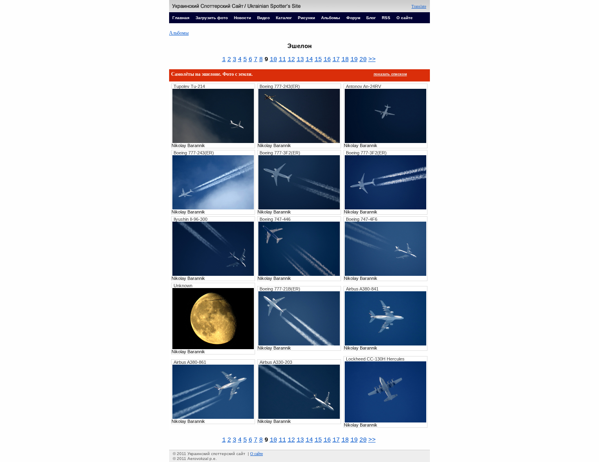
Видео (263, 17)
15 (318, 59)
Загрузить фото (212, 17)
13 (300, 59)
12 (291, 59)
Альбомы (330, 17)
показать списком (390, 74)
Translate (419, 6)
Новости (242, 17)
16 (327, 59)
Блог (371, 17)
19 (354, 59)
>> (372, 59)
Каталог (284, 17)
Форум (353, 17)
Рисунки (306, 17)
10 (273, 59)
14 (309, 59)
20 (363, 59)
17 (336, 59)
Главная (180, 17)
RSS (386, 17)
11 (282, 59)
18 (345, 59)
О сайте (404, 17)
